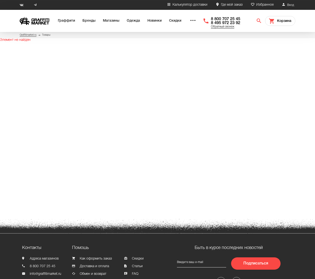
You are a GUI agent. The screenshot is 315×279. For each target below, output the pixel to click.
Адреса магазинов (44, 258)
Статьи (137, 266)
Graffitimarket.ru (28, 35)
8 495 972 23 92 (225, 23)
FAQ (135, 274)
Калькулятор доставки (190, 4)
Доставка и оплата (94, 266)
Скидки (175, 20)
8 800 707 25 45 (225, 19)
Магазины (111, 20)
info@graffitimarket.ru (45, 274)
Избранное (265, 4)
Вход (290, 5)
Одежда (133, 20)
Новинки (154, 20)
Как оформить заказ (96, 258)
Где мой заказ (232, 4)
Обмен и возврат (93, 274)
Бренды (88, 20)
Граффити (66, 20)
